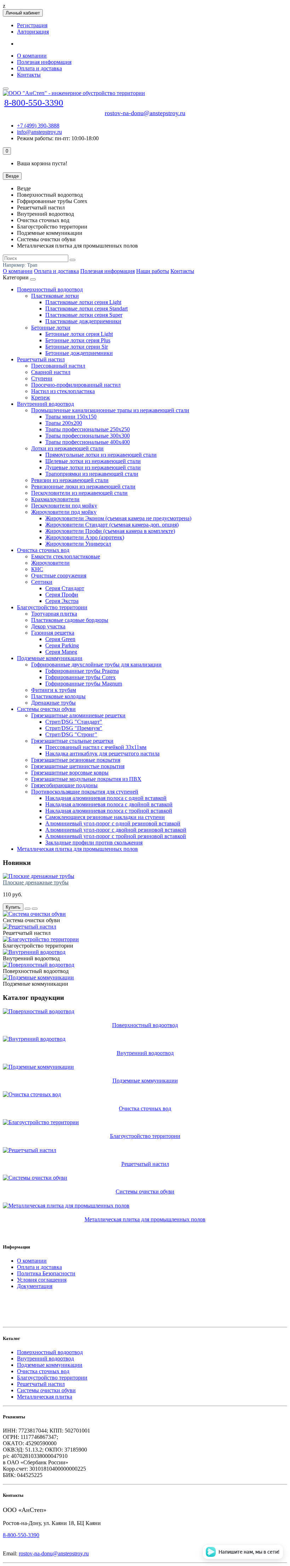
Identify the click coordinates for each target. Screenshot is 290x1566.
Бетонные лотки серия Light (79, 334)
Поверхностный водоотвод (50, 289)
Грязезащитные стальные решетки (72, 741)
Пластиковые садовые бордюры (69, 620)
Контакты (29, 75)
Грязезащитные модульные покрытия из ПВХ (86, 779)
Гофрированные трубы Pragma (82, 671)
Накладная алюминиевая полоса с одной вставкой (106, 798)
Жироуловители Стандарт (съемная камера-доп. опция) (112, 525)
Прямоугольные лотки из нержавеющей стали (101, 455)
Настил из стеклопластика (63, 391)
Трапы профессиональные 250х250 (87, 429)
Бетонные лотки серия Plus (77, 340)
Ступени (41, 378)
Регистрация (32, 25)
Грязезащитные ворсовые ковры (70, 773)
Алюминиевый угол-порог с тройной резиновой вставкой (115, 836)
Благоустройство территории (52, 607)
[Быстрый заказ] (27, 909)
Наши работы (152, 271)
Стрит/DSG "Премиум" (73, 728)
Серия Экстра (62, 601)
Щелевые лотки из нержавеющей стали (93, 461)
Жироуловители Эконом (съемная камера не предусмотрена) (118, 518)
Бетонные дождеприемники (79, 353)
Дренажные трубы (53, 703)
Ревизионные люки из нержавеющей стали (83, 487)
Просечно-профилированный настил (76, 385)
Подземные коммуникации (49, 658)
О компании (32, 56)
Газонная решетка (52, 633)
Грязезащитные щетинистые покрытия (77, 766)
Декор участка (48, 626)
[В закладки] (34, 909)
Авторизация (33, 32)
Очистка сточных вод (43, 550)
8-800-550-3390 (33, 102)
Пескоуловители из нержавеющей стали (79, 493)
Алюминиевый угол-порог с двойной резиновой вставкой (115, 830)
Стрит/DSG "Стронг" (71, 734)
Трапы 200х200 (63, 423)
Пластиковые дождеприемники (83, 321)
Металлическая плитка (44, 1397)
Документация (34, 1286)
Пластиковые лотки (55, 296)
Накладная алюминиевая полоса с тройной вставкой (108, 811)
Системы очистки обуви (46, 709)
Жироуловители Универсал (78, 544)
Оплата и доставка (39, 68)
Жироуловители (50, 563)
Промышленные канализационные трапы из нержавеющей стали (110, 410)
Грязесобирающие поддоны (64, 785)
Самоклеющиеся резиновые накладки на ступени (105, 817)
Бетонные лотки (50, 328)
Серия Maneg (61, 652)
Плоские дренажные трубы (36, 882)
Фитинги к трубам (53, 690)
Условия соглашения (41, 1280)
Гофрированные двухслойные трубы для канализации (96, 665)
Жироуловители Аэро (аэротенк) (84, 537)
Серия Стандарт (64, 588)
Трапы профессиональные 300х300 (87, 436)
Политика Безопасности (46, 1273)
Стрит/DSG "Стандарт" (73, 722)
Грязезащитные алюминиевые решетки (78, 715)
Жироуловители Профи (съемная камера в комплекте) (110, 531)
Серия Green (60, 639)
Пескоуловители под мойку (64, 506)
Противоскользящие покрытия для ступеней (84, 792)
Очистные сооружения (58, 576)
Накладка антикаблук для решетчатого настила (102, 754)
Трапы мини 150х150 (71, 417)
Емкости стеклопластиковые (65, 556)
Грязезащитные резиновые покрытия (75, 760)
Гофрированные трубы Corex (80, 677)
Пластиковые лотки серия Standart (86, 309)
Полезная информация (44, 62)
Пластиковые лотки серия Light (83, 302)
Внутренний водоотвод (45, 404)
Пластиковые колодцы (58, 696)
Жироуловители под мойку (64, 512)
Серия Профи (61, 595)
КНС (37, 569)
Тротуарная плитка (54, 614)
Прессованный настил (58, 366)
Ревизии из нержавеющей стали (70, 480)
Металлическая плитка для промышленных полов (77, 849)
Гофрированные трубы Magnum (83, 684)
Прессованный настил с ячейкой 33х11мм (95, 747)
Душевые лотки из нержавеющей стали (93, 467)
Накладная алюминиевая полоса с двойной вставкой (109, 804)
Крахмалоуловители (55, 499)
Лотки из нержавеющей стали (67, 448)
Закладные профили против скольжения (94, 843)
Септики (41, 582)
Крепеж (40, 398)
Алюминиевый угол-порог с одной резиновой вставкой (112, 823)
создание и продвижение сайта (49, 1297)
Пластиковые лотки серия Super (83, 315)
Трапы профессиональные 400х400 (87, 442)
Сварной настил (50, 372)
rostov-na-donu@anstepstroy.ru (145, 113)
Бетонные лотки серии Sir (76, 347)
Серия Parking (62, 645)
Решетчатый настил (41, 359)
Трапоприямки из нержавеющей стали (91, 474)
